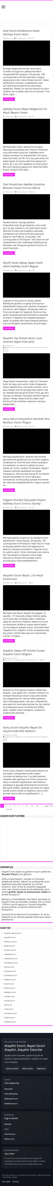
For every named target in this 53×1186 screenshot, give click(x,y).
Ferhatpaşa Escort (34, 347)
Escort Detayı (9, 99)
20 (32, 806)
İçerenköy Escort (22, 660)
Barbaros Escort (21, 347)
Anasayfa (8, 1089)
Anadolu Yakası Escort (12, 933)
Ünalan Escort (9, 1018)
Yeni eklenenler (11, 1094)
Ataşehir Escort (10, 347)
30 (37, 806)
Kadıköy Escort (22, 116)
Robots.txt (9, 1139)
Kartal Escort (9, 984)
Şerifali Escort (33, 660)
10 (27, 806)
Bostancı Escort (22, 192)
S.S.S (6, 1129)
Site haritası (9, 1134)
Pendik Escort (9, 996)
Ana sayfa (6, 1182)
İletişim (7, 1124)
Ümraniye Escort (10, 1013)
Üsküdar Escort (10, 1022)
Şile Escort (8, 1005)
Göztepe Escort (21, 38)
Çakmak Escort (9, 954)
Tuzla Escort (8, 1009)
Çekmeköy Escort (10, 959)
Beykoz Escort (9, 946)
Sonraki (9, 809)
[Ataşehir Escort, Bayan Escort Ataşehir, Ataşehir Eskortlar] (26, 11)
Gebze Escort (9, 967)
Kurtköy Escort (9, 988)
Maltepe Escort (10, 992)
